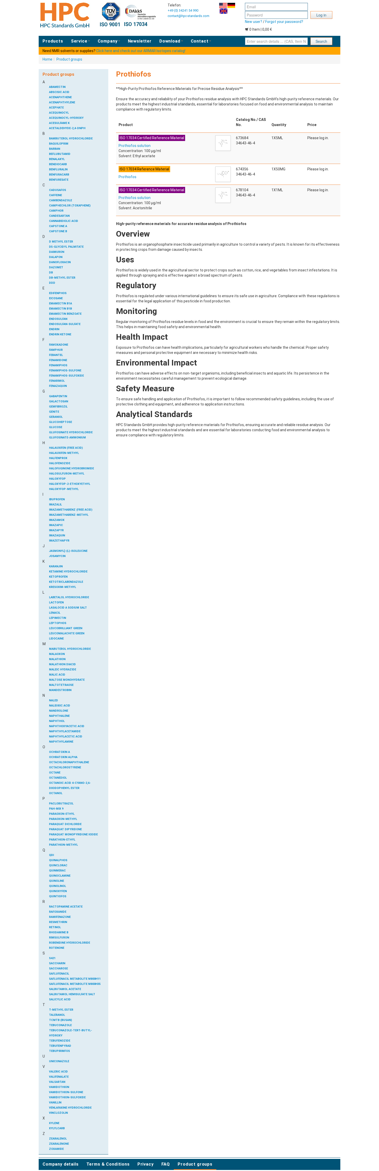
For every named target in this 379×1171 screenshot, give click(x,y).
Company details (61, 1164)
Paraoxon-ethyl (62, 814)
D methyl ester (61, 241)
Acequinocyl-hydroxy (66, 118)
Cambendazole (60, 200)
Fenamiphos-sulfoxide (66, 375)
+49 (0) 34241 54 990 (183, 10)
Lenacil (54, 612)
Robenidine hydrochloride (69, 942)
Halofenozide (59, 463)
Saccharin (57, 963)
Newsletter (140, 41)
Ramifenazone (60, 917)
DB (51, 272)
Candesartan (59, 216)
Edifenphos (58, 293)
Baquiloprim (58, 143)
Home (47, 59)
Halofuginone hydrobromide (71, 468)
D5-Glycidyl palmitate (66, 246)
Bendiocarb (58, 164)
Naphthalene (59, 716)
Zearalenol (58, 1138)
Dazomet (56, 267)
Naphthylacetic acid (65, 736)
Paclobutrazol (61, 803)
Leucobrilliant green (65, 628)
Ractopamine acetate (66, 906)
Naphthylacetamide (64, 731)
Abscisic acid (59, 92)
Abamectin (57, 87)
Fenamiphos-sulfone (65, 370)
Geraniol (56, 417)
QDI (51, 855)
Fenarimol (57, 381)
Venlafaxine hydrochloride (70, 1107)
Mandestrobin (60, 690)
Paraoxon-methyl (63, 819)
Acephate (56, 107)
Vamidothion (59, 1087)
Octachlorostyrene (65, 767)
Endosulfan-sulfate (64, 324)
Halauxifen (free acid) (66, 448)
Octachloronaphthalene (69, 762)
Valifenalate (59, 1076)
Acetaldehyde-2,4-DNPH (67, 128)
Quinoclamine (59, 875)
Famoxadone (58, 344)
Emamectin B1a (60, 303)
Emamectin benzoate (65, 313)
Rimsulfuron (59, 937)
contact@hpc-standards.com (188, 16)
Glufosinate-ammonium (67, 437)
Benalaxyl (57, 159)
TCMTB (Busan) (60, 1020)
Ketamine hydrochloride (68, 571)
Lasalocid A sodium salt (68, 607)
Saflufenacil (59, 973)
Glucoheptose (60, 422)
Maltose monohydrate (67, 680)
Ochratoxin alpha (63, 757)
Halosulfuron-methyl (66, 473)
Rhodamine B (58, 932)
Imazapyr (56, 530)
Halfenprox (58, 458)
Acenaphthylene (62, 102)
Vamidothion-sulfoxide (67, 1097)
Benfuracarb (59, 174)
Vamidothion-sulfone (66, 1092)
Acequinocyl (59, 112)
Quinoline (56, 881)
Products (53, 41)
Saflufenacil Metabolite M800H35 (75, 984)
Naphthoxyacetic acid (66, 726)
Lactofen (56, 602)
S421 (52, 958)
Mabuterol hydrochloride (70, 649)
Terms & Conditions (108, 1164)
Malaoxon (57, 654)
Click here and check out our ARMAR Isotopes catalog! (140, 51)
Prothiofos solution (135, 146)
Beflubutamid (59, 154)
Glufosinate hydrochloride (71, 432)
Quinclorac (58, 865)
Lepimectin (57, 618)
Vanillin (55, 1102)
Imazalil (55, 504)
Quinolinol (57, 886)
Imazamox (56, 520)
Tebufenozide (59, 1040)
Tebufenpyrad (60, 1046)
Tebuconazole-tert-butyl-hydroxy (70, 1033)
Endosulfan (58, 319)
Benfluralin (58, 169)
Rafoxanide (57, 911)
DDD (52, 283)
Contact (200, 41)
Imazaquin (57, 535)
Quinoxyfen (58, 891)
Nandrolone (58, 710)
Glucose (55, 427)
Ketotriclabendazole (66, 582)
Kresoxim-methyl (62, 587)
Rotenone (56, 948)
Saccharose (58, 968)
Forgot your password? (284, 22)
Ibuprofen (57, 499)
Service (79, 41)
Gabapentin (58, 396)
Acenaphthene (60, 97)
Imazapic (56, 525)
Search (321, 41)
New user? (253, 22)
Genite (54, 411)
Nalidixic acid (59, 705)
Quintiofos (57, 896)
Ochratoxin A (59, 752)
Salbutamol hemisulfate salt (72, 994)
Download (169, 41)
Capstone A (58, 226)
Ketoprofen (58, 576)
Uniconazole (59, 1061)
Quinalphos (58, 860)
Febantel (56, 355)
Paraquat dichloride (65, 824)
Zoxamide (56, 1149)
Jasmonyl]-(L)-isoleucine (68, 551)
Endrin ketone (60, 334)
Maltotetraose (61, 685)
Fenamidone (58, 360)
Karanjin (56, 566)
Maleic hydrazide (62, 669)
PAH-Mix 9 (56, 808)
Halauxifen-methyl (64, 453)
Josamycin (57, 556)
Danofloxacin (60, 262)
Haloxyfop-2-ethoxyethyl (69, 484)
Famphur (56, 350)
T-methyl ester (61, 1009)
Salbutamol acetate (65, 989)
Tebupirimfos (59, 1051)
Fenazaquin (58, 386)
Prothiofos (127, 177)
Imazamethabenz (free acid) (70, 509)
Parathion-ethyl (62, 839)
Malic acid (57, 674)
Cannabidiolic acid (63, 221)
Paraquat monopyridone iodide (73, 834)
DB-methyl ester (62, 277)
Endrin (54, 329)
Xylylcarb (57, 1128)
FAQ (165, 1164)
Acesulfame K (59, 123)
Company (108, 41)
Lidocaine (56, 638)
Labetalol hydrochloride (69, 597)
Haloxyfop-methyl (64, 489)
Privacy (145, 1164)
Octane (54, 772)
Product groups (69, 59)
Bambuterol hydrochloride (71, 138)
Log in (321, 15)
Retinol (55, 927)
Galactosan (58, 401)
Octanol (55, 793)
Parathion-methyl (63, 844)
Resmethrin (58, 922)
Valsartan (57, 1082)
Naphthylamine (61, 741)
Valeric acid (58, 1071)
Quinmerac (57, 870)
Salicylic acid (60, 999)
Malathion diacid (62, 664)
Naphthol (57, 721)
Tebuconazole (60, 1025)
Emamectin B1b (60, 308)
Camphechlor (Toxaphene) (69, 205)
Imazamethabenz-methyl (68, 515)
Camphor (56, 210)
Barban (54, 149)
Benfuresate (58, 179)
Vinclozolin (58, 1113)
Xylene (54, 1123)
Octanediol (58, 777)
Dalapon (55, 257)
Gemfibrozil (58, 406)
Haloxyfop (57, 478)
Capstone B (58, 231)
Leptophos (57, 623)
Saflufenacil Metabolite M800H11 (75, 979)
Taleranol (57, 1015)
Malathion (57, 659)
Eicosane (56, 298)
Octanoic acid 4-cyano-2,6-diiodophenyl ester (70, 785)
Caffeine (55, 195)
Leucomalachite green (66, 633)
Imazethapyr (59, 540)
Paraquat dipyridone (65, 829)
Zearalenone (59, 1143)
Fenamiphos (58, 365)
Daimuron (56, 252)
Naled (53, 700)
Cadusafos (57, 190)
